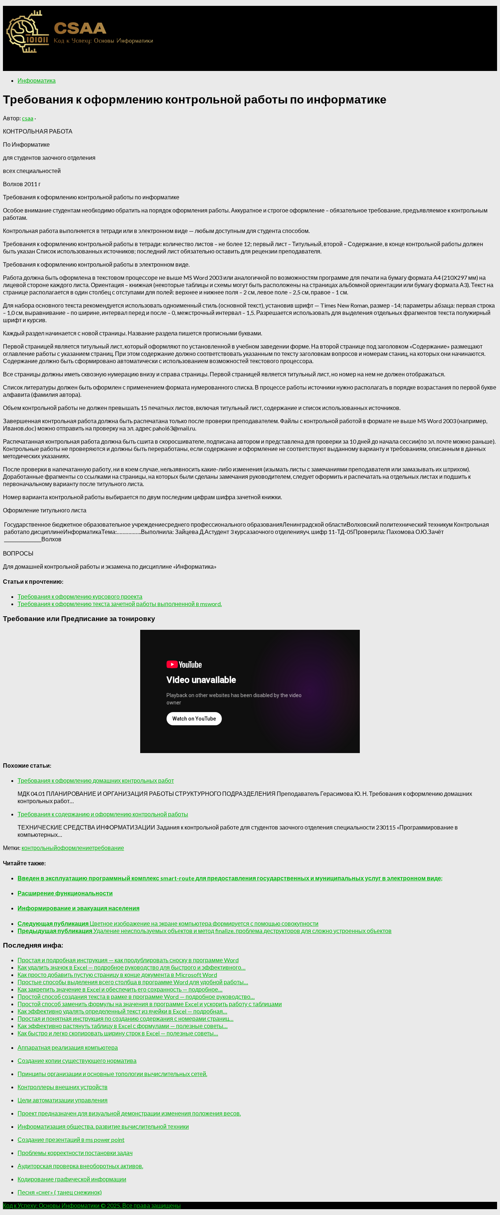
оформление (74, 847)
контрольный (39, 847)
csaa (27, 117)
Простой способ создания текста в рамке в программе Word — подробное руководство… (136, 996)
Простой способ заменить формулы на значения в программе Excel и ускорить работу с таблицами (150, 1003)
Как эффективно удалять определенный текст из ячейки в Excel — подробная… (122, 1011)
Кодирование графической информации (72, 1178)
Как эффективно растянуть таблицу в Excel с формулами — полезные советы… (123, 1025)
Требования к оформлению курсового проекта (80, 596)
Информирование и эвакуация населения (78, 907)
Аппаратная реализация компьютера (68, 1047)
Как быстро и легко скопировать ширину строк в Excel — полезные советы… (118, 1033)
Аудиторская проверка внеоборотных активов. (80, 1165)
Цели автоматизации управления (63, 1099)
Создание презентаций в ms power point (71, 1139)
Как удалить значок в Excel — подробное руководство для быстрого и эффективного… (132, 967)
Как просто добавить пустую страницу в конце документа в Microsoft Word (117, 974)
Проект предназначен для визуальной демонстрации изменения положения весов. (129, 1113)
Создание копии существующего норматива (77, 1060)
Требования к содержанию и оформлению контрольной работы (103, 813)
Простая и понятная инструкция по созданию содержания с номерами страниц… (126, 1018)
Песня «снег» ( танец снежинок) (60, 1192)
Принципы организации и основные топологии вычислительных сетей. (112, 1073)
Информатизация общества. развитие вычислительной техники (103, 1126)
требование (108, 847)
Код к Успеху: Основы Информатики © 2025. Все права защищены (92, 1205)
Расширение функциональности (65, 892)
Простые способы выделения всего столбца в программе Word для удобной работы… (133, 981)
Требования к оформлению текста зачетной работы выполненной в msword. (120, 603)
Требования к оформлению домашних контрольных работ (96, 780)
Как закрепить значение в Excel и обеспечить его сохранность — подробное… (120, 989)
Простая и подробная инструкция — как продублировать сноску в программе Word (128, 959)
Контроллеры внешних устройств (63, 1086)
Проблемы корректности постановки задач (75, 1152)
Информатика (37, 80)
